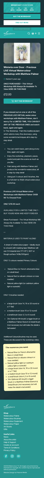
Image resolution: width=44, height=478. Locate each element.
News (6, 437)
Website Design (9, 472)
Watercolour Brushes (12, 418)
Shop (6, 413)
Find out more (22, 23)
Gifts (5, 429)
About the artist (10, 439)
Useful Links (9, 434)
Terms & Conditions (11, 448)
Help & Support (10, 442)
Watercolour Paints (11, 416)
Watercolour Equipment (13, 421)
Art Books (8, 426)
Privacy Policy (9, 450)
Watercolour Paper (11, 424)
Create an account (11, 445)
